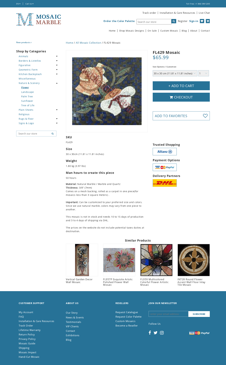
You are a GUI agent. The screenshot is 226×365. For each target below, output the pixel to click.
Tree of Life (27, 105)
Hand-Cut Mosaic (29, 356)
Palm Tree (27, 96)
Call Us (28, 3)
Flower (25, 87)
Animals (23, 56)
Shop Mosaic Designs (131, 30)
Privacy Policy (27, 339)
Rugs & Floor (26, 118)
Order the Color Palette (119, 21)
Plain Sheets (26, 110)
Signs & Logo (26, 123)
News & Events (75, 317)
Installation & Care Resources (177, 12)
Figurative (24, 65)
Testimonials (73, 322)
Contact (205, 30)
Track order (149, 12)
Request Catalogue (126, 312)
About (193, 30)
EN (17, 3)
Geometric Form (28, 69)
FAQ (21, 316)
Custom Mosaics (125, 321)
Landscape (27, 92)
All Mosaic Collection (88, 42)
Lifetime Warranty (30, 330)
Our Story (72, 312)
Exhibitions (72, 335)
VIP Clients (72, 326)
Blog (184, 30)
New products (23, 42)
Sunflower (27, 101)
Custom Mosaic (169, 30)
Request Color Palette (128, 316)
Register (183, 21)
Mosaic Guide (27, 343)
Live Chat (204, 12)
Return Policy (27, 334)
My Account (26, 312)
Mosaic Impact (27, 352)
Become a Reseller (126, 325)
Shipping (24, 347)
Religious (24, 114)
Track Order (26, 325)
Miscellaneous (27, 78)
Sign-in (193, 21)
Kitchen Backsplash (30, 74)
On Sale (152, 30)
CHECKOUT (183, 97)
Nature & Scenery (29, 83)
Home (112, 30)
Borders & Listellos (30, 60)
